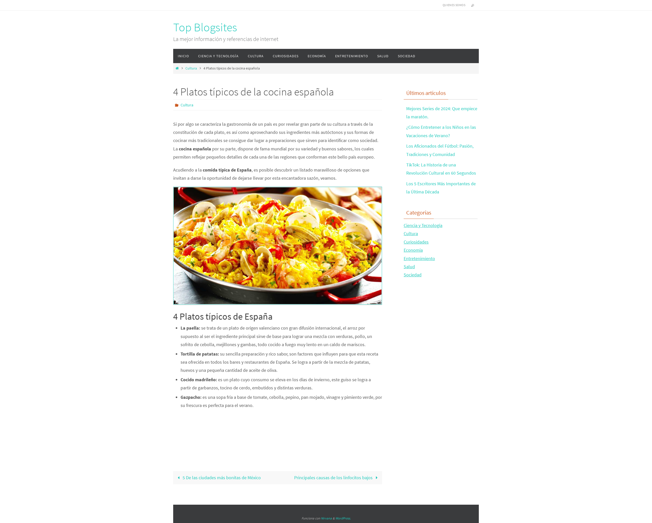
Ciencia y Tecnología (423, 225)
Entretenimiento (419, 258)
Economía (413, 250)
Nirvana (326, 518)
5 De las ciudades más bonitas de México (221, 477)
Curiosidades (416, 242)
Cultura (191, 68)
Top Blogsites (205, 27)
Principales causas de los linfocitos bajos (334, 477)
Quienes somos (454, 5)
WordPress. (343, 518)
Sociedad (413, 275)
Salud (409, 267)
